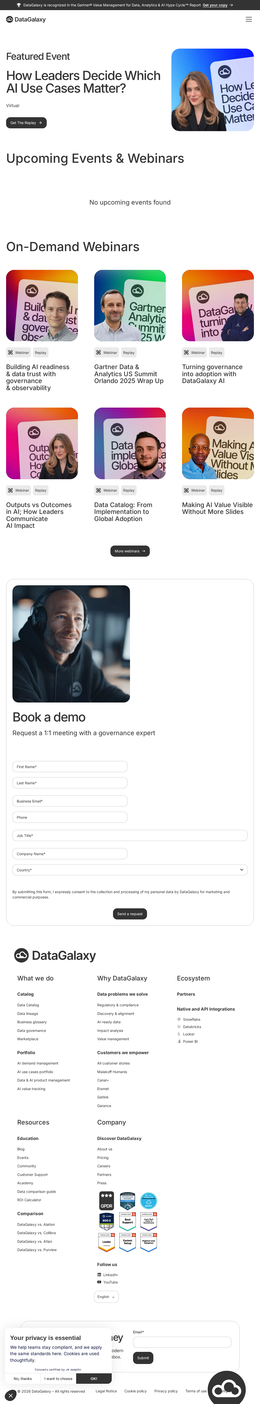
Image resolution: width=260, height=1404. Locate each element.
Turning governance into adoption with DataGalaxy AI (212, 374)
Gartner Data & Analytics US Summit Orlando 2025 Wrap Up (129, 374)
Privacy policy (166, 1391)
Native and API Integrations (206, 1009)
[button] (11, 1395)
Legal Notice (106, 1391)
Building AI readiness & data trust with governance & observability (37, 377)
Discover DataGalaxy (119, 1138)
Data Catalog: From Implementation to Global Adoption (123, 512)
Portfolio (26, 1052)
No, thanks (23, 1378)
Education (28, 1138)
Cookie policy (135, 1391)
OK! (94, 1378)
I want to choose (58, 1378)
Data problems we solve (122, 994)
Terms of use (196, 1391)
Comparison (30, 1213)
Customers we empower (123, 1052)
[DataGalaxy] (26, 19)
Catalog (25, 994)
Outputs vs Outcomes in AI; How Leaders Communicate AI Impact (39, 515)
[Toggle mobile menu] (249, 19)
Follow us (107, 1264)
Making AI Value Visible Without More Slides (217, 508)
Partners (186, 994)
